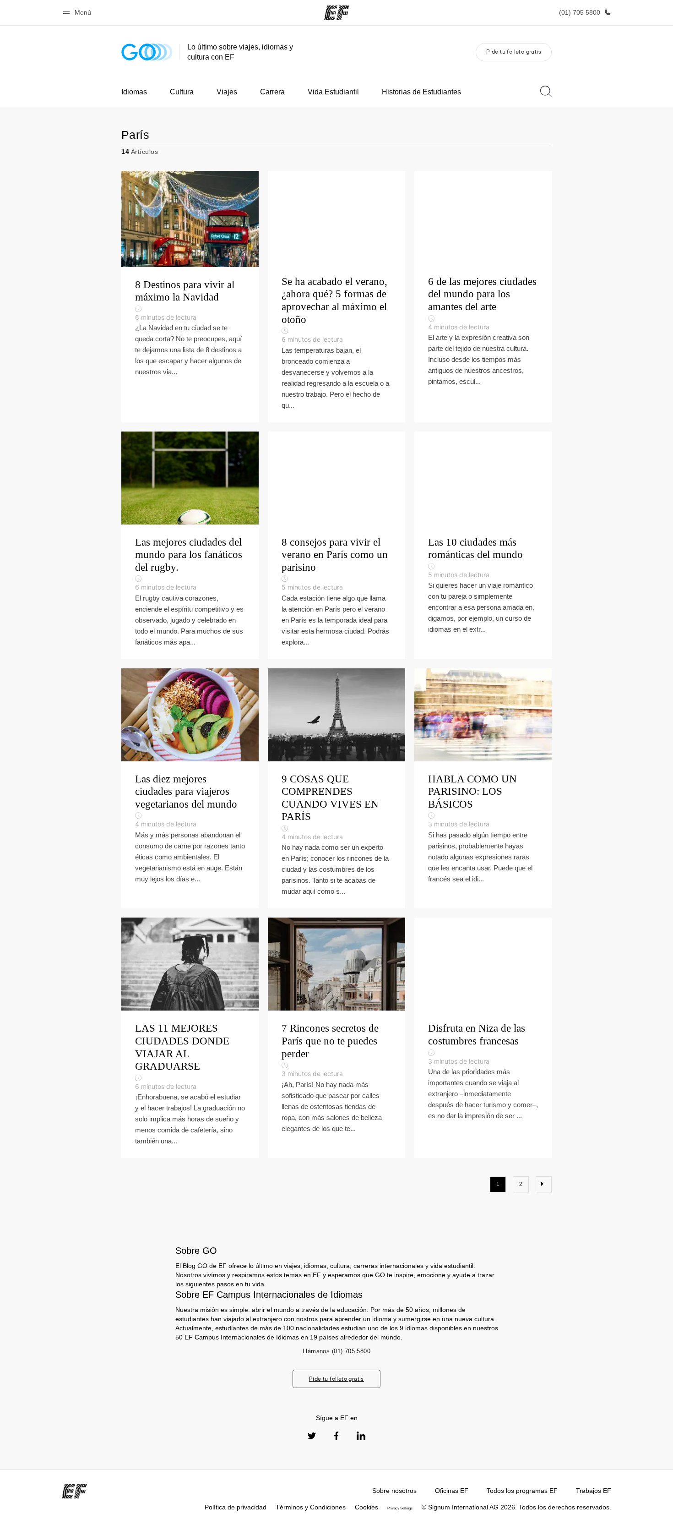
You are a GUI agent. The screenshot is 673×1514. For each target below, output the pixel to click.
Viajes (227, 92)
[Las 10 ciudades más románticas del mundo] (483, 545)
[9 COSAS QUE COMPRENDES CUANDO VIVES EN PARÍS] (336, 788)
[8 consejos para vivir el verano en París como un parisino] (336, 545)
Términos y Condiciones (311, 1507)
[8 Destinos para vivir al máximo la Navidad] (190, 296)
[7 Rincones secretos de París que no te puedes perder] (336, 1038)
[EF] (336, 12)
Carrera (272, 92)
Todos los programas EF (522, 1490)
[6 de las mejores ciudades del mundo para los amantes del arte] (483, 296)
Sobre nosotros (394, 1490)
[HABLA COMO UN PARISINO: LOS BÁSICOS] (483, 788)
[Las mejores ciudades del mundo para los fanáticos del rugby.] (190, 545)
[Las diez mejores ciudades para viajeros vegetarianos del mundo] (190, 788)
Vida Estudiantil (333, 92)
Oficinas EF (451, 1490)
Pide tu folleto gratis (513, 51)
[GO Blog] (147, 52)
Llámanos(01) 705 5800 (336, 1351)
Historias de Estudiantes (421, 92)
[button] (78, 12)
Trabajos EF (593, 1490)
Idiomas (134, 92)
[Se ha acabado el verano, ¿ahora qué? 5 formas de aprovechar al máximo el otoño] (336, 296)
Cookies (366, 1507)
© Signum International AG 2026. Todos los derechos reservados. (516, 1507)
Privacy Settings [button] (399, 1508)
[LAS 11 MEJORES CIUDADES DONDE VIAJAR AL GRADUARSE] (190, 1038)
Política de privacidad (235, 1507)
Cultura (182, 92)
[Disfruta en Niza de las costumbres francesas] (483, 1038)
